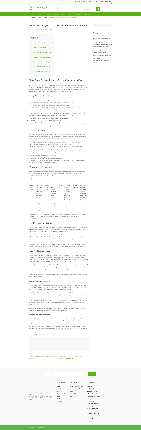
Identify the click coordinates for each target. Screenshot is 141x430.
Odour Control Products (92, 403)
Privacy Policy (108, 1)
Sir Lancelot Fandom (97, 65)
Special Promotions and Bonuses (42, 57)
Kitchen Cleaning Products (93, 398)
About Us (40, 14)
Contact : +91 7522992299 (80, 1)
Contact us (87, 14)
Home (32, 14)
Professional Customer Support (42, 62)
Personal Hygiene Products (93, 406)
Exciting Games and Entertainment (43, 43)
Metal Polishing (90, 401)
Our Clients (78, 14)
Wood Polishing (90, 418)
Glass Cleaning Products (92, 391)
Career (101, 1)
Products (48, 14)
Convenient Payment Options (41, 66)
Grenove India (33, 17)
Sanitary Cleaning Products (93, 408)
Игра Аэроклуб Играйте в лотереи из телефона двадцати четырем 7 (101, 51)
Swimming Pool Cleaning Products (94, 411)
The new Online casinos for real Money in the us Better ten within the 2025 (102, 39)
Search (92, 373)
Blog (46, 17)
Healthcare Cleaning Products (93, 393)
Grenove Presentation (93, 1)
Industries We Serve (59, 14)
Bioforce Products (91, 386)
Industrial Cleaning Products (93, 396)
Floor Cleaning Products (92, 388)
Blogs (111, 3)
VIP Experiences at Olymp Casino (42, 52)
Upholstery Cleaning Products (93, 413)
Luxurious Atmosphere (39, 47)
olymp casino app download (56, 107)
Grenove (32, 427)
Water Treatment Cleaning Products (95, 415)
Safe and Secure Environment (41, 71)
